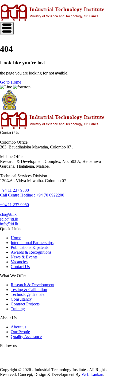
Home (16, 237)
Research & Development (32, 284)
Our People (20, 331)
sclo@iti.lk (9, 219)
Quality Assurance (26, 336)
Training (18, 309)
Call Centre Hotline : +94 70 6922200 (32, 195)
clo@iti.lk (8, 214)
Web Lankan (92, 374)
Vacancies (19, 262)
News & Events (24, 257)
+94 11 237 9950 (14, 204)
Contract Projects (25, 304)
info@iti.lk (9, 224)
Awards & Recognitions (31, 252)
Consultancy (21, 299)
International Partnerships (32, 242)
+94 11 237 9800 (14, 190)
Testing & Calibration (29, 289)
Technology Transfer (28, 294)
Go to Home (10, 82)
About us (18, 327)
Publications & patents (29, 247)
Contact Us (20, 266)
